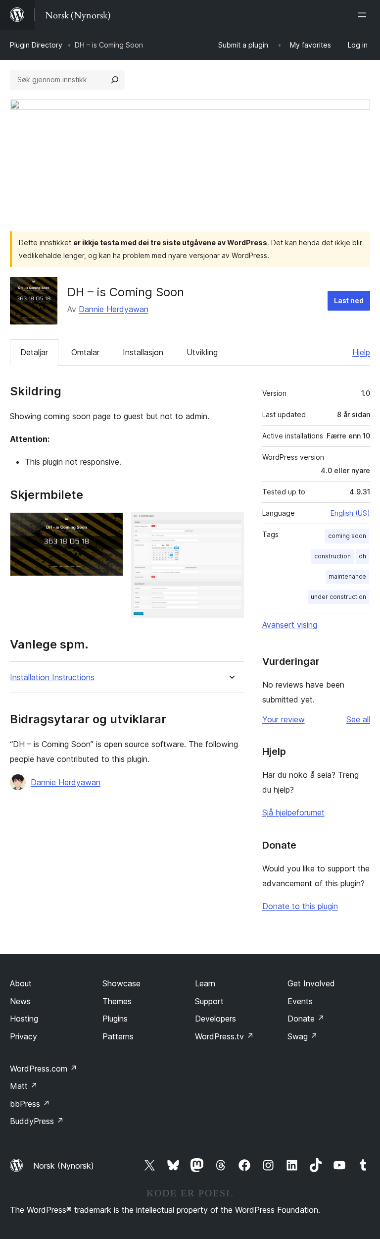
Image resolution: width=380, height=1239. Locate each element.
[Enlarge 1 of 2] (110, 526)
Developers (215, 1019)
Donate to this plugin (300, 906)
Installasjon (143, 352)
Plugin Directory (36, 45)
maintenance (347, 576)
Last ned (349, 300)
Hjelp (361, 352)
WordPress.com (43, 1069)
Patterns (118, 1036)
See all (358, 719)
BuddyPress (37, 1121)
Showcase (121, 983)
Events (300, 1001)
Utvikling (202, 352)
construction (332, 556)
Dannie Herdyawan (113, 309)
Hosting (24, 1019)
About (21, 983)
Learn (205, 983)
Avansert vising (289, 625)
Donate (306, 1019)
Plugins (115, 1019)
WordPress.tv (224, 1036)
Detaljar (34, 352)
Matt (24, 1086)
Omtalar (85, 352)
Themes (117, 1001)
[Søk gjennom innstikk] (115, 80)
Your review (283, 719)
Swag (302, 1036)
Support (209, 1001)
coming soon (347, 535)
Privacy (23, 1036)
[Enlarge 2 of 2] (231, 526)
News (20, 1001)
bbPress (30, 1104)
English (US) (350, 513)
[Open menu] (364, 15)
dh (362, 556)
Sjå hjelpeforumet (293, 812)
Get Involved (311, 983)
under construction (338, 596)
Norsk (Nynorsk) (63, 1166)
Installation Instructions (52, 677)
